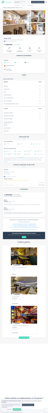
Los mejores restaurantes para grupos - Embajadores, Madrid (24, 225)
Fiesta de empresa (30, 5)
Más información (4, 407)
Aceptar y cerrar (17, 409)
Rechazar (9, 409)
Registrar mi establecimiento (37, 2)
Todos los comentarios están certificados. (12, 196)
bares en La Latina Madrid (22, 158)
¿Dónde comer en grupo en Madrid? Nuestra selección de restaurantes (24, 227)
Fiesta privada (17, 5)
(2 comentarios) (16, 44)
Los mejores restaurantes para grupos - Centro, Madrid (24, 226)
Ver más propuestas (24, 337)
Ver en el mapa (7, 174)
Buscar (24, 237)
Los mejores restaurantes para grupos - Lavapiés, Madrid (24, 223)
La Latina (5, 170)
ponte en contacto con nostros (30, 229)
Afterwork (23, 5)
